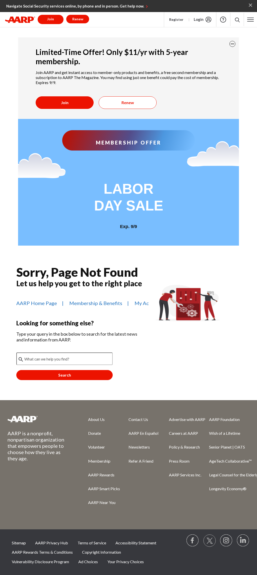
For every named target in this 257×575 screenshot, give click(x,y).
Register (176, 19)
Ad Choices (88, 561)
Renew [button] (77, 19)
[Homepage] (20, 19)
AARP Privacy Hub (51, 542)
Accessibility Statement (135, 542)
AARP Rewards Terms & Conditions (42, 552)
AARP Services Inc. (185, 474)
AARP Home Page (36, 303)
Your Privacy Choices (125, 561)
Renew (127, 102)
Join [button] (50, 19)
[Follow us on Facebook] (192, 540)
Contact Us (138, 419)
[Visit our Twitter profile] (209, 540)
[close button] (232, 44)
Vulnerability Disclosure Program (40, 561)
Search (64, 375)
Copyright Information (101, 552)
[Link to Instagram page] (226, 540)
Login (199, 19)
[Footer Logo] (38, 419)
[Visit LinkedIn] (243, 540)
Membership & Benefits (95, 303)
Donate (94, 433)
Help (223, 20)
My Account (148, 303)
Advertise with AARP (187, 419)
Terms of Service (92, 542)
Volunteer (96, 447)
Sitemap (19, 542)
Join (65, 102)
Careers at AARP (183, 433)
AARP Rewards (101, 474)
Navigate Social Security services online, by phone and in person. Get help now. (75, 6)
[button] (237, 19)
